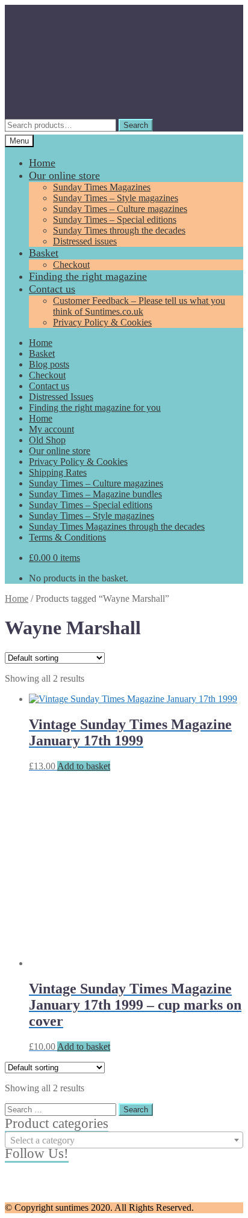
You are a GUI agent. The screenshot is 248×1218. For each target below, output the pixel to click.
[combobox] (124, 1140)
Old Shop (47, 440)
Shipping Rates (58, 472)
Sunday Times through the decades (119, 230)
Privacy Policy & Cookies (102, 322)
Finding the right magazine (88, 276)
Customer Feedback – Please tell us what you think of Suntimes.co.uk (139, 306)
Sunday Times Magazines (101, 187)
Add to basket (83, 766)
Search (135, 125)
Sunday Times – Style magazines (115, 198)
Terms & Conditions (67, 537)
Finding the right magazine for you (95, 407)
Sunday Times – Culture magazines (120, 209)
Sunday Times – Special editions (114, 219)
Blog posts (49, 364)
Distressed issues (85, 241)
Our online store (64, 175)
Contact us (52, 289)
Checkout (71, 264)
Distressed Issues (61, 397)
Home (42, 163)
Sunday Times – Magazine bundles (95, 494)
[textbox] (124, 1140)
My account (51, 429)
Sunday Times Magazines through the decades (117, 526)
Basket (43, 253)
